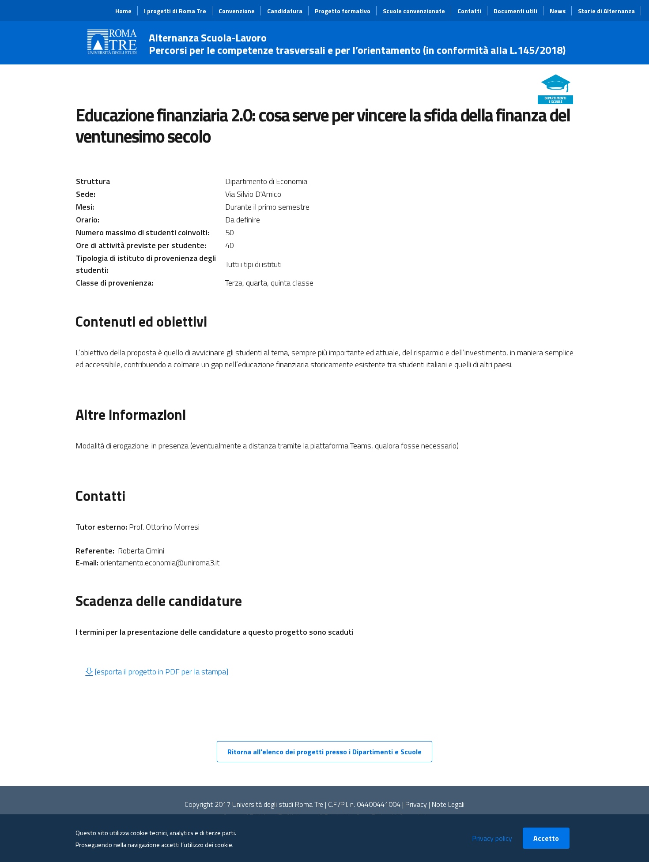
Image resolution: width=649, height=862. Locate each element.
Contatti (469, 10)
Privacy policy (492, 838)
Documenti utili (515, 10)
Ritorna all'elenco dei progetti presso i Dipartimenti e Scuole (324, 751)
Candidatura (284, 10)
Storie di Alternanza (606, 10)
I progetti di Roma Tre (175, 10)
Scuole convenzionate (414, 10)
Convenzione (237, 10)
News (558, 10)
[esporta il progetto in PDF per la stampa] (161, 672)
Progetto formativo (342, 10)
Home (123, 10)
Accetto (546, 838)
